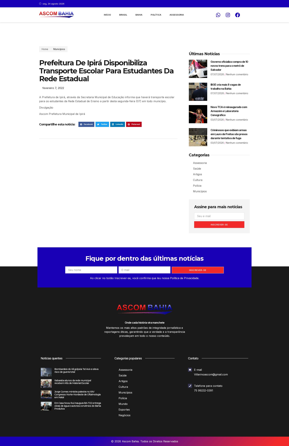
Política (156, 14)
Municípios (59, 49)
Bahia (138, 14)
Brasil (123, 14)
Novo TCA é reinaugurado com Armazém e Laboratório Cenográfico (229, 111)
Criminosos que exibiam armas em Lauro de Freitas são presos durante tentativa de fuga (229, 134)
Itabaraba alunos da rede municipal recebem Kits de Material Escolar (72, 382)
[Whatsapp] (218, 15)
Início (107, 14)
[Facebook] (237, 15)
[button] (86, 124)
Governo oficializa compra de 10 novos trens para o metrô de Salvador (229, 65)
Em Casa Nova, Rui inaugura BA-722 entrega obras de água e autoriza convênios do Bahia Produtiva (77, 406)
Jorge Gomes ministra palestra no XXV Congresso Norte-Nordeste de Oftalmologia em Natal (77, 394)
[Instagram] (228, 15)
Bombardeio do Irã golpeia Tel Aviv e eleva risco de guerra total (76, 370)
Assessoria (177, 14)
